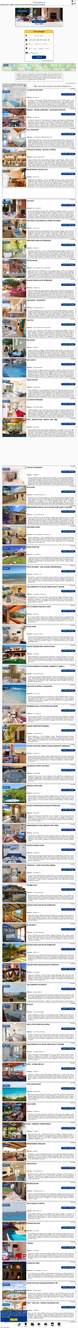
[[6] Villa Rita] (14, 208)
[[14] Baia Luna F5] (14, 367)
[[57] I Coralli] (14, 1251)
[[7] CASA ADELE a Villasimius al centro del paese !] (14, 228)
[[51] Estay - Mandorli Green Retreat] (14, 1131)
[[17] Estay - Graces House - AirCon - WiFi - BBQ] (14, 427)
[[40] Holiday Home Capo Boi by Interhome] (14, 913)
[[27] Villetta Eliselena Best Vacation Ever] (14, 654)
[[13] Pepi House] (14, 348)
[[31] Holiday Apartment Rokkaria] (14, 734)
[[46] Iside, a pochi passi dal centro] (14, 1032)
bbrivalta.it (39, 3)
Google (24, 1311)
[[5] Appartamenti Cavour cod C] (14, 177)
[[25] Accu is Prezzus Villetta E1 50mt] (14, 614)
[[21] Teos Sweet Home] (14, 535)
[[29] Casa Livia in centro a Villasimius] (14, 694)
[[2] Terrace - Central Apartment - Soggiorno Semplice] (14, 117)
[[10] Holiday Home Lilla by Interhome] (14, 288)
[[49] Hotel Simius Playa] (14, 1092)
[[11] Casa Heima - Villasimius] (14, 308)
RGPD (8, 1317)
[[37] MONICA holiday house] (14, 853)
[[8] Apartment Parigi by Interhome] (14, 248)
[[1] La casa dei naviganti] (14, 97)
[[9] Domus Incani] (14, 268)
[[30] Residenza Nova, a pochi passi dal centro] (14, 714)
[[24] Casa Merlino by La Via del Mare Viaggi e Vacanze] (14, 594)
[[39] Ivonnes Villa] (14, 893)
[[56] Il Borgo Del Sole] (14, 1231)
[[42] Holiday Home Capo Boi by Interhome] (14, 952)
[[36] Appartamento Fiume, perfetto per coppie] (14, 833)
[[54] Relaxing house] (14, 1191)
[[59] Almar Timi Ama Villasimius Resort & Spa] (14, 1290)
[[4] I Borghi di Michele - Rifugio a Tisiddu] (14, 157)
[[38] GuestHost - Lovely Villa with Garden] (14, 873)
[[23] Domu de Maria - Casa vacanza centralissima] (14, 574)
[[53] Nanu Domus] (14, 1171)
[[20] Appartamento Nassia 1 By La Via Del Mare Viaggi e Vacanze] (14, 515)
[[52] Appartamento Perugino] (14, 1151)
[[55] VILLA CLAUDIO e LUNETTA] (14, 1211)
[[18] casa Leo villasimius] (14, 475)
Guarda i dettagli (68, 94)
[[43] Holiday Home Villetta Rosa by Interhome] (14, 972)
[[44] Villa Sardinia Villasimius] (14, 992)
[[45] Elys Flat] (14, 1012)
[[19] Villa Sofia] (14, 495)
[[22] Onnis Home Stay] (14, 555)
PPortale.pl (8, 1327)
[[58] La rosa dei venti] (14, 1271)
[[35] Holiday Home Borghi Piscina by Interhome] (14, 813)
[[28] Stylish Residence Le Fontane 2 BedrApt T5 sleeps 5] (14, 674)
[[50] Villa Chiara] (14, 1111)
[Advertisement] (39, 451)
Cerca (39, 57)
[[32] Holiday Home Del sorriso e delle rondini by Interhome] (14, 753)
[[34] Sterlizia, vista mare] (14, 793)
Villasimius (5, 91)
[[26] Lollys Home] (14, 634)
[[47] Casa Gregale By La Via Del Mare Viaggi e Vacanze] (14, 1052)
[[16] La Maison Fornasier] (14, 407)
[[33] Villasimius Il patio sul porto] (14, 773)
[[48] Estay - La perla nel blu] (14, 1072)
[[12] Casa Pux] (14, 328)
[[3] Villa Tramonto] (14, 137)
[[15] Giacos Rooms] (14, 387)
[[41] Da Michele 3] (14, 932)
